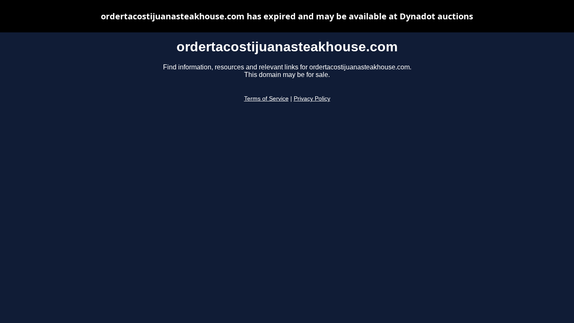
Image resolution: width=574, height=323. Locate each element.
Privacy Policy (312, 98)
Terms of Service (266, 98)
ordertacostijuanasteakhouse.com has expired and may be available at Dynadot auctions (287, 16)
